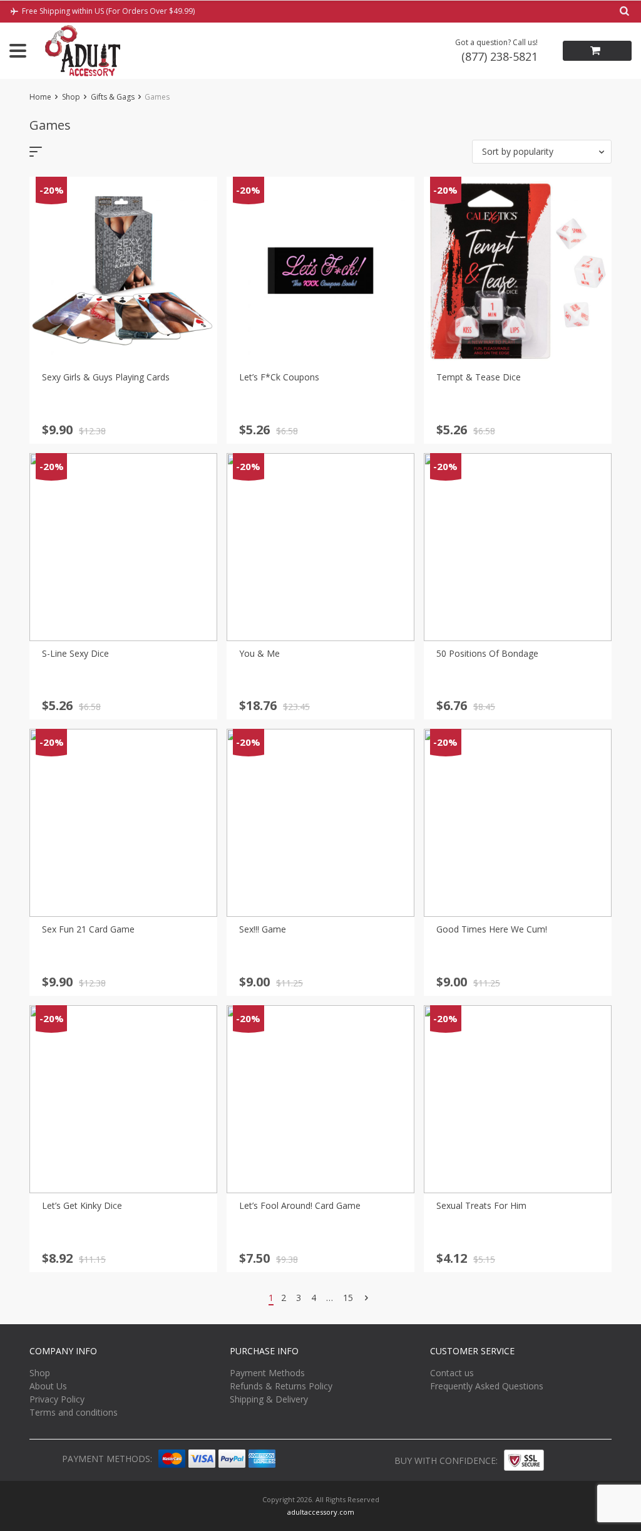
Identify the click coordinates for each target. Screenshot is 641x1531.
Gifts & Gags (113, 96)
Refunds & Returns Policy (281, 1386)
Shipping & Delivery (269, 1399)
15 (348, 1298)
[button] (542, 152)
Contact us (452, 1373)
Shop (71, 96)
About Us (48, 1386)
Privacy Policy (57, 1399)
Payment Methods (267, 1373)
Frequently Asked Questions (486, 1386)
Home (40, 96)
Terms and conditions (73, 1412)
